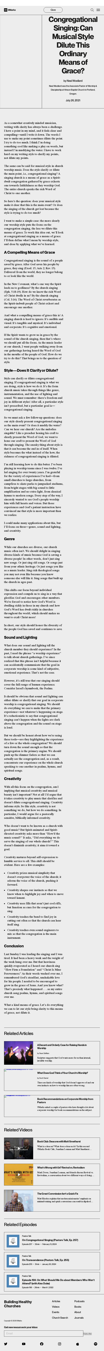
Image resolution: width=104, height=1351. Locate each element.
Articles (56, 1301)
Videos (55, 1306)
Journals (79, 1317)
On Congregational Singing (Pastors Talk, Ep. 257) (50, 1240)
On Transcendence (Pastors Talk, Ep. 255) (45, 1260)
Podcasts (79, 1301)
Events (55, 1312)
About (77, 1312)
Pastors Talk (26, 1236)
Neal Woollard (74, 80)
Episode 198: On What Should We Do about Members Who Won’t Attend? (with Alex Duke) (58, 1282)
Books (77, 1306)
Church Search (60, 1317)
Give (53, 9)
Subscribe (87, 1334)
